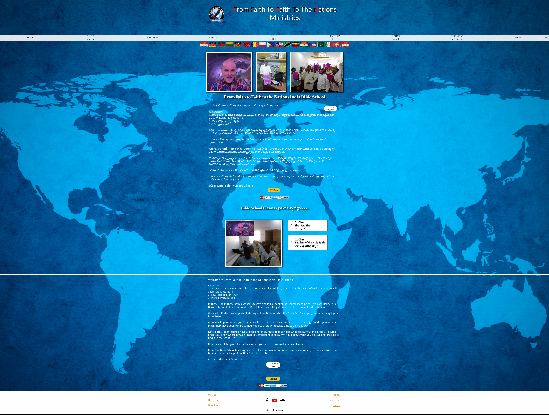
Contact (336, 405)
